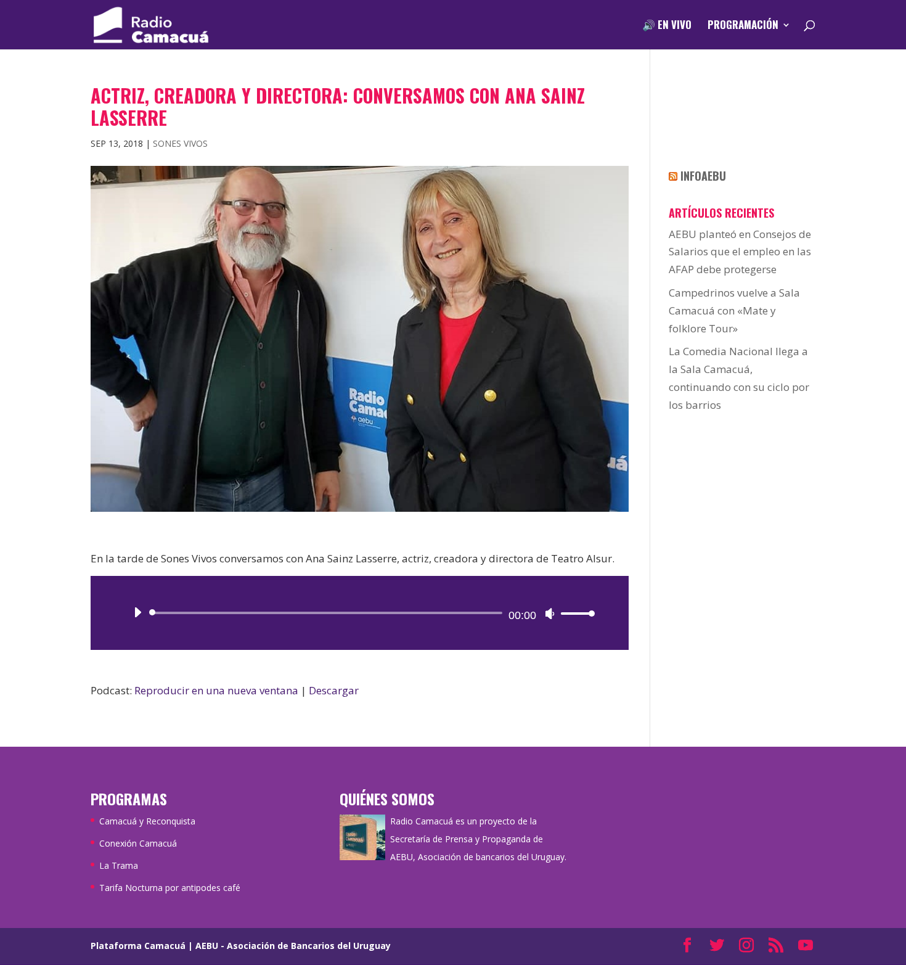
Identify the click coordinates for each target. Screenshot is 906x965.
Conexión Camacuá (138, 843)
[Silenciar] (549, 613)
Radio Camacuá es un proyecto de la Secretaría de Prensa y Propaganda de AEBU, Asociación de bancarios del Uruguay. (478, 839)
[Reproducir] (137, 612)
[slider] (574, 613)
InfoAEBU (703, 176)
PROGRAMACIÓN (743, 26)
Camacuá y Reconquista (147, 821)
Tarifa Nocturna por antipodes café (169, 887)
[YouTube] (805, 946)
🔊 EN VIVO (667, 26)
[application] (360, 613)
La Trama (118, 865)
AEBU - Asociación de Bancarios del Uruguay (293, 945)
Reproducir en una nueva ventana (216, 690)
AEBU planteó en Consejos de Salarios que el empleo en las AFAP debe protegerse (740, 252)
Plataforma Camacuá (138, 945)
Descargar (334, 690)
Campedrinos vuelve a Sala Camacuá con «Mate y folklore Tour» (734, 310)
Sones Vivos (180, 143)
